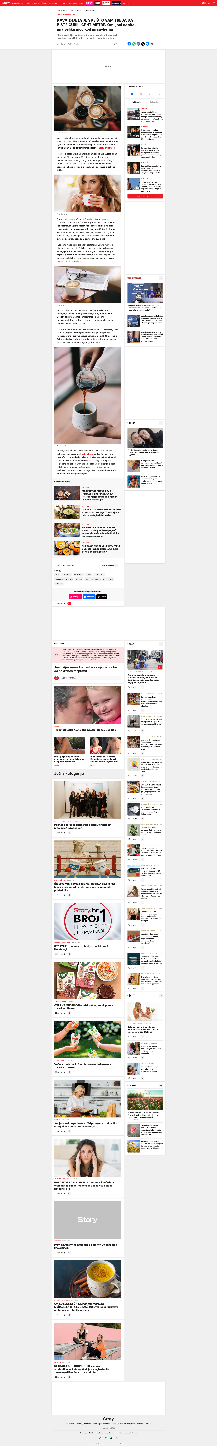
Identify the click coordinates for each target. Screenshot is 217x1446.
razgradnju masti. (106, 148)
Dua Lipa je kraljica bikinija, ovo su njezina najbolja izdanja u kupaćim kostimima (69, 759)
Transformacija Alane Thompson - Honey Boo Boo (85, 729)
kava (57, 575)
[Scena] (112, 1428)
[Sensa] (105, 1428)
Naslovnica (61, 10)
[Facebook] (131, 94)
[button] (118, 44)
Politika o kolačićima (96, 1433)
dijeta (88, 575)
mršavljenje (99, 575)
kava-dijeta (66, 575)
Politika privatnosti (124, 1433)
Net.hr (56, 726)
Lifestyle (71, 10)
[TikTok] (149, 94)
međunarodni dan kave (64, 579)
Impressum (84, 1433)
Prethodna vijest (68, 565)
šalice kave (88, 454)
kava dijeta (78, 575)
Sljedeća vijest (108, 565)
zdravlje (59, 584)
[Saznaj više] (161, 278)
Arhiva (134, 1433)
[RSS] (158, 94)
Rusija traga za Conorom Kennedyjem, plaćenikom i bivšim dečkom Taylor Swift (104, 759)
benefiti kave (108, 579)
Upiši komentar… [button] (69, 678)
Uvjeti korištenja (110, 1433)
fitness (79, 579)
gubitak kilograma (93, 579)
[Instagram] (140, 94)
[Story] (6, 3)
